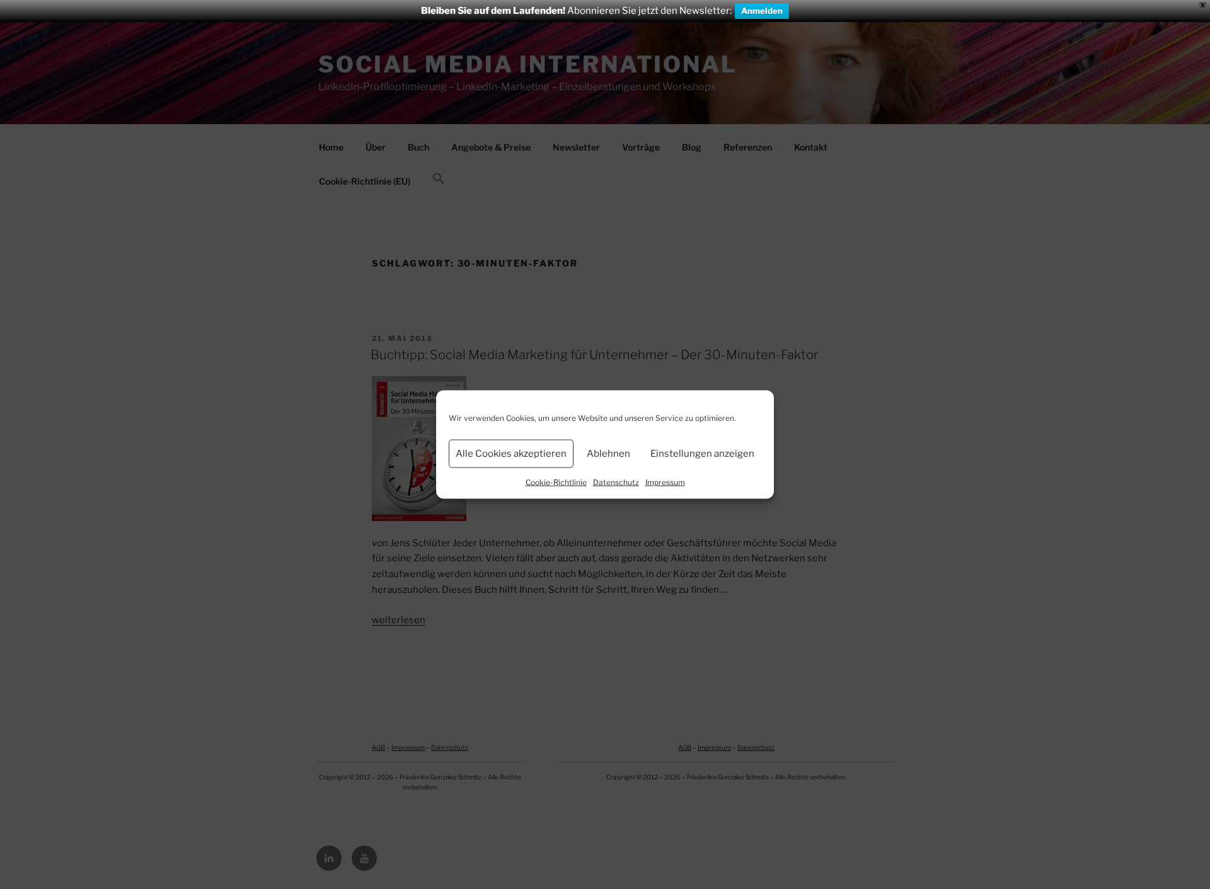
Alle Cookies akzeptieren (511, 453)
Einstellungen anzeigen (702, 453)
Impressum (665, 481)
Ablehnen (608, 453)
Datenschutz (616, 481)
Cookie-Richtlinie (556, 481)
